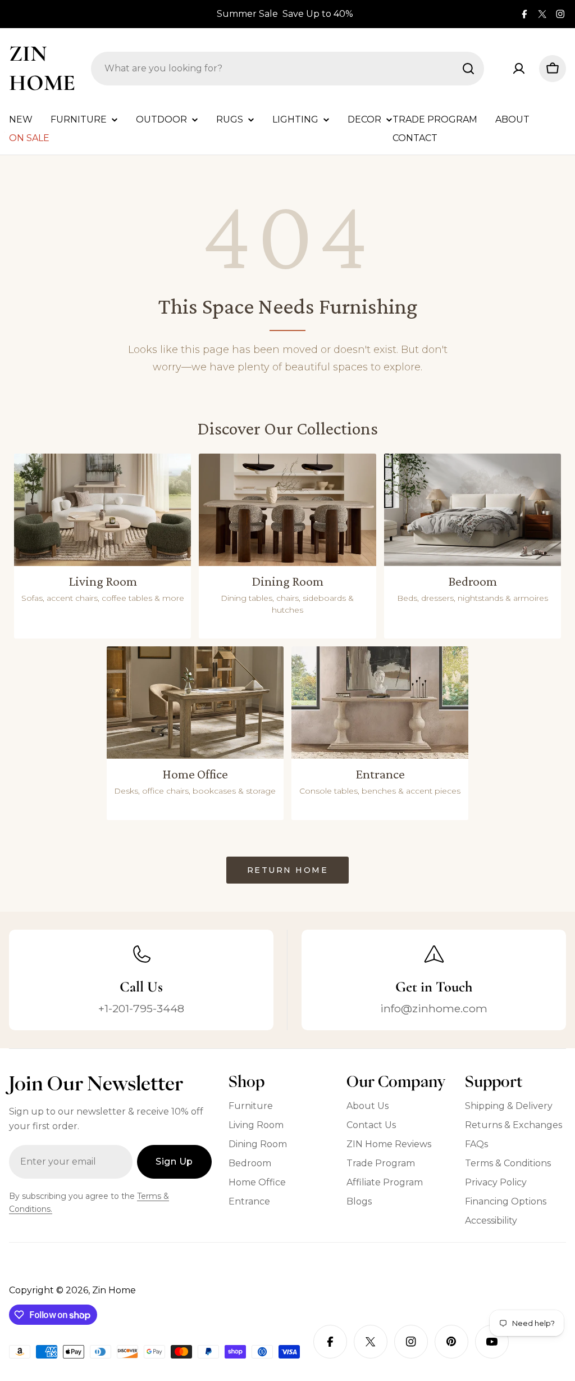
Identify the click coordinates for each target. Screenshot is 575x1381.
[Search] (468, 68)
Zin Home (42, 68)
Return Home (287, 870)
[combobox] (287, 68)
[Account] (519, 68)
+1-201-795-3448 (141, 1008)
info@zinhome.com (433, 1008)
